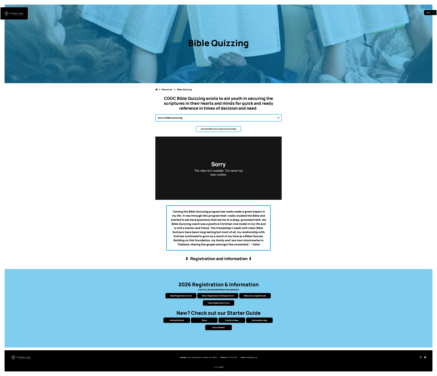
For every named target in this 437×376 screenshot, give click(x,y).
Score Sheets (218, 327)
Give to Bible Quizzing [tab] (170, 117)
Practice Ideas (232, 320)
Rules (204, 320)
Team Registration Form (218, 303)
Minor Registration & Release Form (218, 296)
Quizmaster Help (259, 320)
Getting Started (177, 320)
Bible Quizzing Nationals (255, 296)
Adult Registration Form (181, 296)
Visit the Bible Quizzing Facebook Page (218, 129)
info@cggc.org (251, 357)
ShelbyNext (218, 367)
